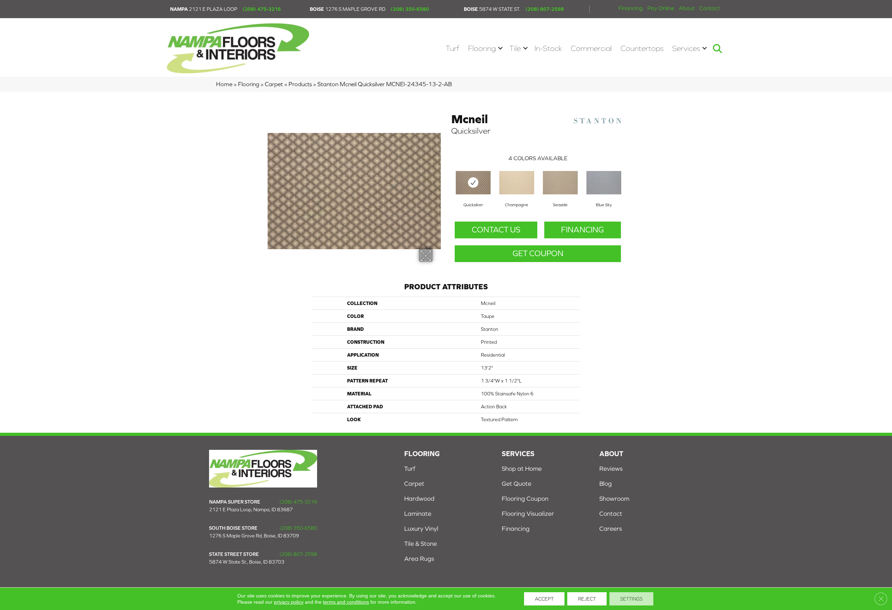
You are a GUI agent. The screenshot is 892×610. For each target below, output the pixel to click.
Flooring (482, 48)
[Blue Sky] (604, 182)
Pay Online (660, 8)
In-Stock (548, 48)
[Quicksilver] (473, 182)
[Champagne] (517, 182)
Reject (587, 599)
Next (628, 175)
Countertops (642, 48)
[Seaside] (560, 182)
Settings (631, 599)
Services (686, 48)
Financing (630, 8)
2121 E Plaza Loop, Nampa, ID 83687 (251, 509)
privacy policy (288, 602)
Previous (448, 175)
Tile (515, 48)
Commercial (591, 48)
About (687, 8)
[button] (500, 48)
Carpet (274, 84)
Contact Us (496, 229)
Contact (709, 8)
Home (224, 84)
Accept (544, 599)
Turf (452, 48)
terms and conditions (346, 602)
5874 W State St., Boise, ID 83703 (246, 562)
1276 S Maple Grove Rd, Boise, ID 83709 (254, 535)
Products (300, 84)
